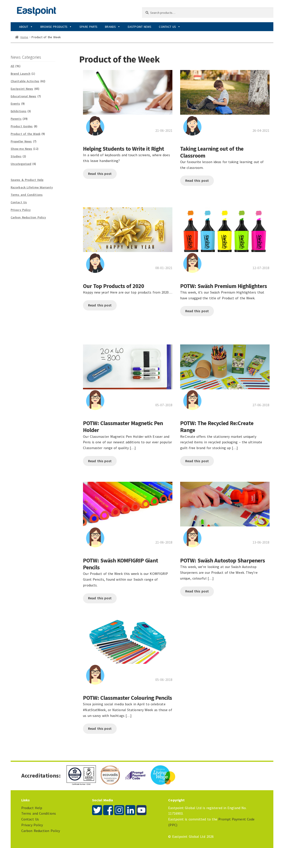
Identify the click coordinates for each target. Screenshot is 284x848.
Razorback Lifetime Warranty (32, 187)
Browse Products (54, 27)
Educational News (23, 96)
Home (24, 37)
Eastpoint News (139, 27)
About (23, 27)
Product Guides (22, 126)
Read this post (100, 173)
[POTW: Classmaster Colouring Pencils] (127, 639)
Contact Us (167, 27)
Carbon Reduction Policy (28, 217)
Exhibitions (18, 111)
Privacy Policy (21, 210)
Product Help (31, 808)
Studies (16, 156)
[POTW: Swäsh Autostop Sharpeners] (225, 501)
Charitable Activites (25, 81)
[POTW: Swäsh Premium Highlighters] (225, 227)
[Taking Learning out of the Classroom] (225, 90)
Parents (16, 119)
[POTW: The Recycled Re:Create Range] (225, 364)
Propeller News (21, 141)
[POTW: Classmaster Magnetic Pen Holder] (127, 364)
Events (15, 104)
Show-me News (21, 149)
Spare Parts (88, 27)
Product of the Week (25, 134)
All (12, 66)
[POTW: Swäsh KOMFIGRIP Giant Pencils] (127, 501)
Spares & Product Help (27, 180)
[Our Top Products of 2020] (127, 227)
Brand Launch (20, 74)
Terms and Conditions (27, 195)
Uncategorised (21, 164)
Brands (110, 27)
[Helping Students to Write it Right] (127, 90)
